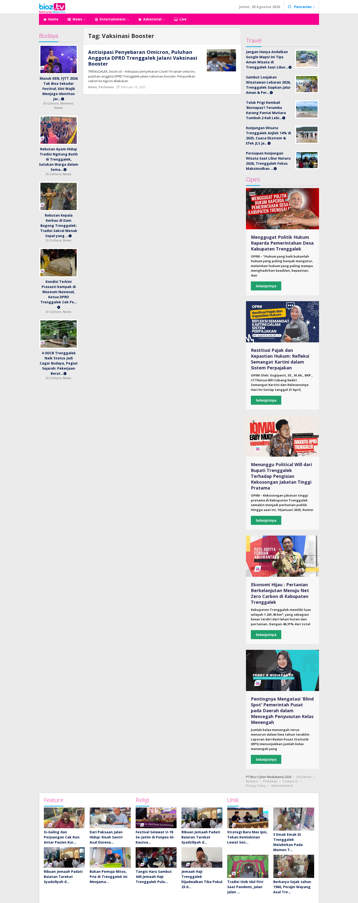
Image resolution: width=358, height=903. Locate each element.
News (92, 87)
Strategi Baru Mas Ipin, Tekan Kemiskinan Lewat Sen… (247, 837)
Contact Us (290, 781)
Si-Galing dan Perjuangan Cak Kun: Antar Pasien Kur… (62, 837)
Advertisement (282, 785)
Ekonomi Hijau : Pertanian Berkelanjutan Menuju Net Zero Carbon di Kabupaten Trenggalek (280, 593)
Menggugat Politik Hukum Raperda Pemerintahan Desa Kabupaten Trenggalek (282, 243)
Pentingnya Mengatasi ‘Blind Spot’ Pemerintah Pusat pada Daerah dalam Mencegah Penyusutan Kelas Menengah (282, 710)
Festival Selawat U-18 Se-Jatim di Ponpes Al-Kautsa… (155, 837)
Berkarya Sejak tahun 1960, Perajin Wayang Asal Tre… (292, 886)
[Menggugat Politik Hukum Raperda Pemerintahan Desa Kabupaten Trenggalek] (282, 208)
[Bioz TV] (52, 7)
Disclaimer (304, 777)
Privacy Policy (256, 785)
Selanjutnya (266, 286)
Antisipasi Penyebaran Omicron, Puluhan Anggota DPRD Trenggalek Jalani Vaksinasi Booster (142, 58)
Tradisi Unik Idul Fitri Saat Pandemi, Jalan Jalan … (245, 886)
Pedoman (270, 781)
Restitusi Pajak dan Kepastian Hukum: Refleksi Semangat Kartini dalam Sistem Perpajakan (280, 359)
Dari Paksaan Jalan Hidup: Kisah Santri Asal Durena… (106, 837)
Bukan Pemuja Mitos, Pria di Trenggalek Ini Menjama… (108, 876)
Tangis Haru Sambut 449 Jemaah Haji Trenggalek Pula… (154, 876)
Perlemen (106, 87)
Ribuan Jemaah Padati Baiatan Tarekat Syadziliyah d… (63, 876)
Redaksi (252, 781)
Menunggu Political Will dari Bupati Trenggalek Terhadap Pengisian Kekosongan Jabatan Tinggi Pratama (281, 476)
